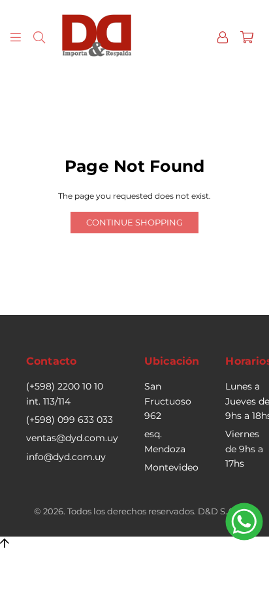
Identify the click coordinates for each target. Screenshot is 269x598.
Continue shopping (134, 222)
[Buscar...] (39, 36)
